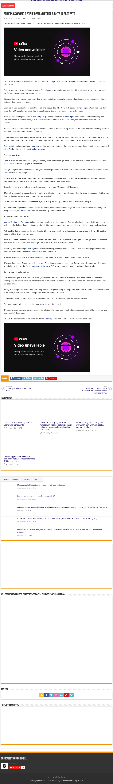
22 (31, 535)
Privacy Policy (77, 780)
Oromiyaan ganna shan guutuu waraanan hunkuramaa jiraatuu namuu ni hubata (90, 424)
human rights (38, 117)
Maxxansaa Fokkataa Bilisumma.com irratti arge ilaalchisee (41, 485)
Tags (36, 479)
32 (35, 499)
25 (35, 521)
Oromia (32, 149)
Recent (6, 479)
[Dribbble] (56, 695)
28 (30, 510)
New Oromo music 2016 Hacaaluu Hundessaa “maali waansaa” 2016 (94, 390)
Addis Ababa (9, 149)
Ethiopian (45, 90)
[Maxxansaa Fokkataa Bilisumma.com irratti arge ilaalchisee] (9, 488)
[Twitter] (51, 695)
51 (35, 488)
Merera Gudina (10, 222)
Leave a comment (33, 18)
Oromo (10, 93)
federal (35, 202)
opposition (21, 207)
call (80, 90)
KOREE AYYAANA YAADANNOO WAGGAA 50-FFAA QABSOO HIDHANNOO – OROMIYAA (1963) (57, 519)
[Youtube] (66, 695)
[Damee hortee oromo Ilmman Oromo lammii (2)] (9, 499)
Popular (15, 479)
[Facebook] (46, 695)
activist (44, 266)
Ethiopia (27, 23)
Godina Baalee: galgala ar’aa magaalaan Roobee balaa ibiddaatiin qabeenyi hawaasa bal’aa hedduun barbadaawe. (56, 426)
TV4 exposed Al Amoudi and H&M (18, 389)
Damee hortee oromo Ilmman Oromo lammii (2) (36, 496)
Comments (26, 479)
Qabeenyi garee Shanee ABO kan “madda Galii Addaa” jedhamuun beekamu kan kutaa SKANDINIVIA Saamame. (62, 507)
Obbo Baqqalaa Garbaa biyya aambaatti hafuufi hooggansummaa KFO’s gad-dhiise (19, 458)
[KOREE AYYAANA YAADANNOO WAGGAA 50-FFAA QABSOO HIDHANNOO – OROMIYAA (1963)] (9, 522)
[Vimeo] (71, 695)
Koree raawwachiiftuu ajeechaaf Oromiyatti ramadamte (18, 423)
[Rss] (41, 695)
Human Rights (82, 108)
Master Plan (62, 169)
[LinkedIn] (61, 695)
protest (36, 146)
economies (83, 231)
